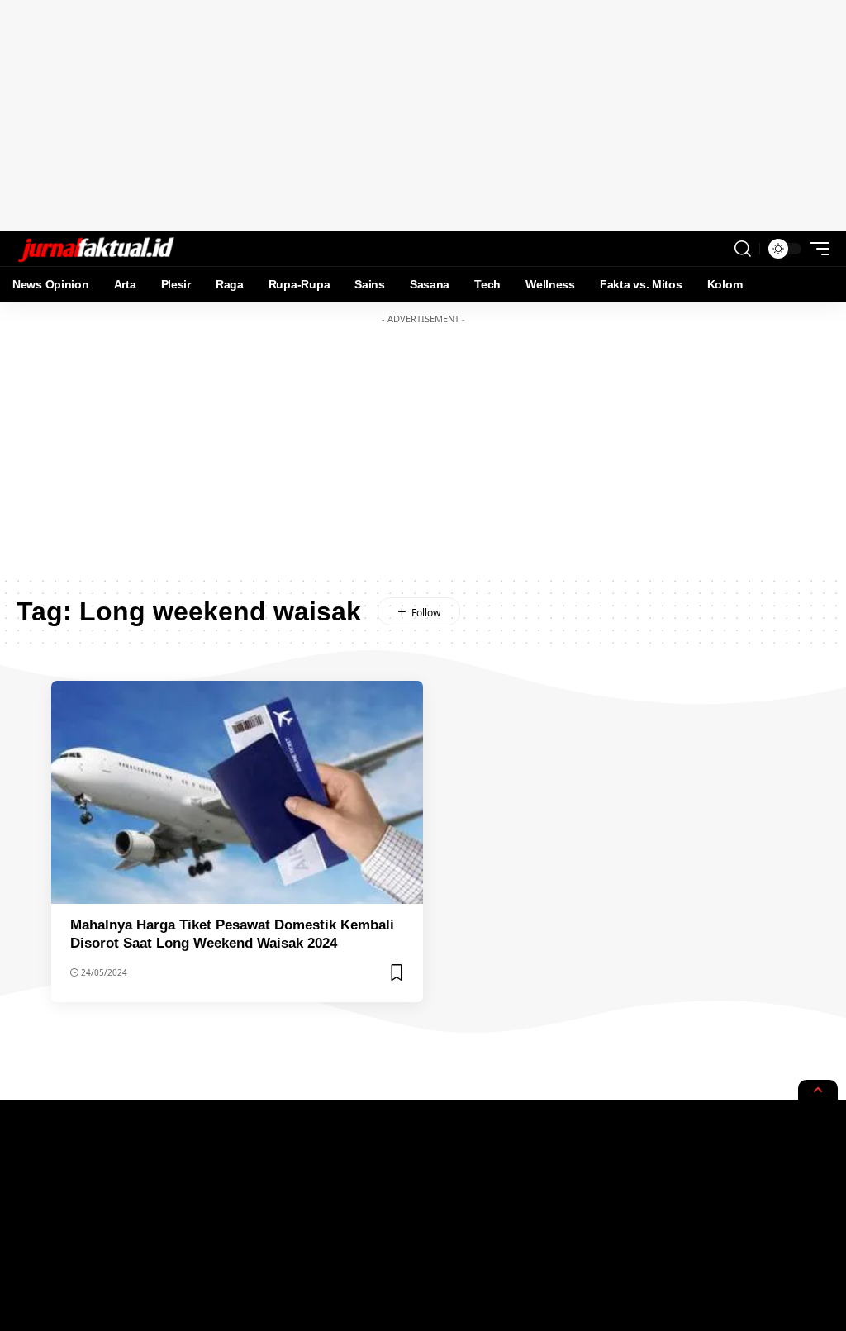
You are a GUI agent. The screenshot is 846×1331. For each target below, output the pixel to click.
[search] (742, 249)
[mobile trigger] (815, 248)
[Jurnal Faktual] (96, 248)
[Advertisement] (423, 115)
